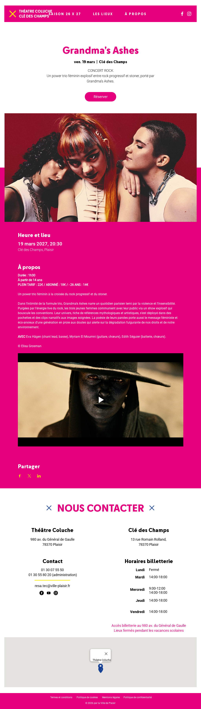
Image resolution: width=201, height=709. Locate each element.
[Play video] (100, 399)
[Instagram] (189, 14)
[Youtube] (49, 593)
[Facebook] (182, 14)
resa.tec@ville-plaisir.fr (52, 586)
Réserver (101, 97)
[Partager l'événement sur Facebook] (20, 476)
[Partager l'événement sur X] (29, 476)
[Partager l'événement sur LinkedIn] (39, 476)
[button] (65, 14)
